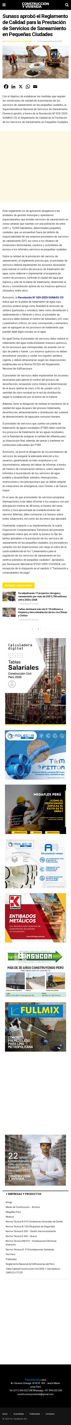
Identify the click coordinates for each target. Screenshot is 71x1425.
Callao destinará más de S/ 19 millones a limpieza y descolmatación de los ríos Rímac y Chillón (42, 612)
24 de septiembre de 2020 (49, 41)
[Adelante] (38, 629)
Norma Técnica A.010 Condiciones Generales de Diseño (34, 1221)
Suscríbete (19, 1414)
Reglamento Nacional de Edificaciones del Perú (30, 1264)
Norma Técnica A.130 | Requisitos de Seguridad (30, 1226)
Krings (9, 1202)
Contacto (50, 1414)
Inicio (5, 1414)
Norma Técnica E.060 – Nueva (21, 1236)
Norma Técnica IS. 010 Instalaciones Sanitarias (30, 1249)
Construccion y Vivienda (19, 41)
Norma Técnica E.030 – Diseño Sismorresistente (31, 1231)
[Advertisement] (35, 166)
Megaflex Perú (13, 1212)
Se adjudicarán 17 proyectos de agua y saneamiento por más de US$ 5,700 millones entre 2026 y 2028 (42, 596)
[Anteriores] (32, 629)
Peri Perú (10, 1254)
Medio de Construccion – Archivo (23, 1207)
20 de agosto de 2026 (29, 604)
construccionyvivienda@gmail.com (36, 1394)
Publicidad (11, 1259)
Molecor (10, 1216)
